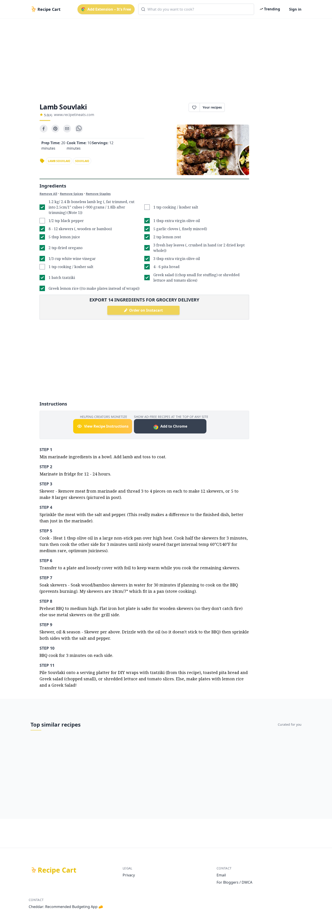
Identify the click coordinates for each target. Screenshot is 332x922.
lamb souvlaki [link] (59, 161)
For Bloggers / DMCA (234, 882)
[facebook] (44, 129)
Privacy (129, 875)
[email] (67, 129)
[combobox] (196, 9)
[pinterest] (55, 129)
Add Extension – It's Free (109, 9)
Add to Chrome (173, 426)
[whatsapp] (79, 129)
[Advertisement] (164, 56)
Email (221, 875)
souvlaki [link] (82, 161)
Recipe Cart (57, 870)
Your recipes (212, 107)
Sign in (295, 9)
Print (239, 107)
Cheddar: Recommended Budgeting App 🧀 (66, 906)
